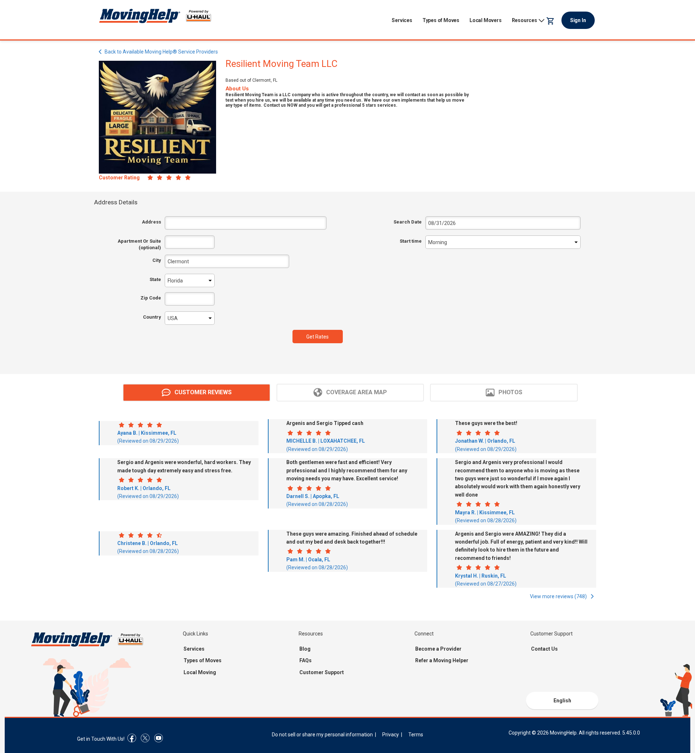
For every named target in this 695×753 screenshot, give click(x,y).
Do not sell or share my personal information (322, 734)
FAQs (305, 660)
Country (152, 317)
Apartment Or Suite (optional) (139, 244)
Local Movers (485, 20)
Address (151, 222)
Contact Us (544, 649)
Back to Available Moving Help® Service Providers (161, 52)
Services (402, 20)
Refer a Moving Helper (441, 660)
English (562, 700)
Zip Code (150, 298)
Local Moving (200, 672)
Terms (415, 734)
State (155, 279)
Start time (410, 241)
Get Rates (317, 337)
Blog (305, 649)
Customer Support (321, 672)
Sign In (578, 20)
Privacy (390, 734)
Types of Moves (440, 20)
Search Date (407, 222)
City (156, 260)
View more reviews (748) (559, 596)
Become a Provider (438, 649)
